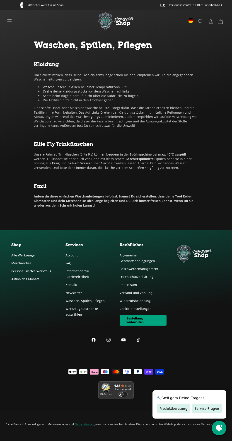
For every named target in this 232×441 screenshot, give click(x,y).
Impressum (128, 285)
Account (71, 255)
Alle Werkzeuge (23, 255)
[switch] (123, 394)
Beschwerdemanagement (139, 269)
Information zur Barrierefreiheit (77, 274)
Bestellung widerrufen (135, 320)
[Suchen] (201, 21)
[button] (221, 21)
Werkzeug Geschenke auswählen (81, 312)
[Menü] (9, 21)
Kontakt (71, 285)
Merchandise (21, 263)
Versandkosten (84, 424)
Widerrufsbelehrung (135, 301)
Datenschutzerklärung (136, 277)
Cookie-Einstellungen (136, 309)
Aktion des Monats (25, 279)
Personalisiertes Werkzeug (31, 271)
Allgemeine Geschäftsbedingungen (137, 258)
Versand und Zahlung (136, 293)
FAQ (68, 263)
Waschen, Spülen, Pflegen (85, 301)
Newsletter (73, 293)
